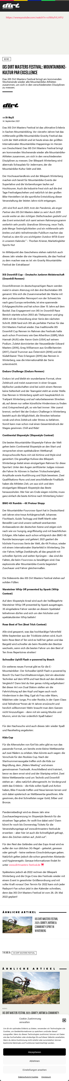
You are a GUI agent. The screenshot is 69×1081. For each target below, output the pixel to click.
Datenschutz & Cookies (28, 1076)
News (6, 59)
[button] (64, 1020)
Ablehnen (35, 1060)
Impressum (46, 1076)
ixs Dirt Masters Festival (24, 953)
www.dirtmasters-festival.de (25, 865)
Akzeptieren (34, 1052)
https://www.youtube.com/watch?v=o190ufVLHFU (34, 17)
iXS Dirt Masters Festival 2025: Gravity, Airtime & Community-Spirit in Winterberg (32, 925)
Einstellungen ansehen (35, 1069)
